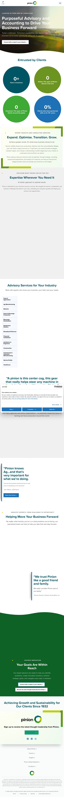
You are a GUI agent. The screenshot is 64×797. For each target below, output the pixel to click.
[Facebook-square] (28, 739)
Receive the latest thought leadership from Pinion (31, 690)
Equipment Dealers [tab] (7, 326)
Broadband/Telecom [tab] (10, 332)
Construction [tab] (8, 348)
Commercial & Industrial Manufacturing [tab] (8, 354)
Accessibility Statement (44, 793)
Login (2, 4)
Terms (14, 793)
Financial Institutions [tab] (7, 337)
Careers (31, 753)
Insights (31, 757)
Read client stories (10, 495)
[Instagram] (35, 739)
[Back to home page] (32, 3)
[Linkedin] (32, 739)
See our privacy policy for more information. (25, 398)
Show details (55, 404)
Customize (30, 409)
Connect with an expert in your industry (15, 42)
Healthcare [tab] (7, 365)
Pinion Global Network (31, 762)
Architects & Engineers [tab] (7, 343)
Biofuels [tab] (6, 309)
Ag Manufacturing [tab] (9, 304)
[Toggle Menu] (60, 3)
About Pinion (31, 749)
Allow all (51, 409)
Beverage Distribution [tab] (7, 320)
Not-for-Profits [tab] (8, 360)
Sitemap (33, 793)
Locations (31, 766)
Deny (11, 409)
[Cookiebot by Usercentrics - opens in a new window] (55, 387)
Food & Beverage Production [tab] (9, 314)
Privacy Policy (23, 793)
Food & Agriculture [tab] (7, 299)
